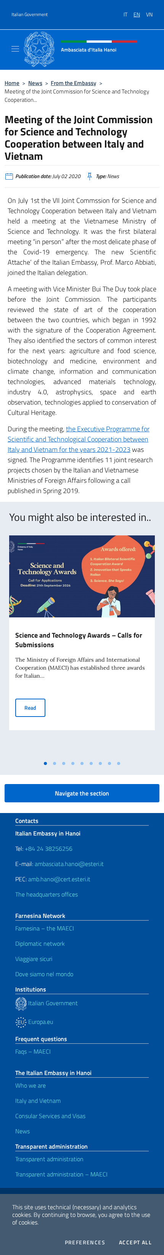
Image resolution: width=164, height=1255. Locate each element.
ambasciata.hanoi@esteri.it (69, 863)
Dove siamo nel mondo (44, 974)
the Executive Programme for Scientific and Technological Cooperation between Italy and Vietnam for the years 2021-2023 (79, 439)
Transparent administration (49, 1158)
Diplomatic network (40, 943)
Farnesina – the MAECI (44, 928)
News (35, 83)
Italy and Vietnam (38, 1100)
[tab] (45, 763)
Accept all (135, 1242)
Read (34, 707)
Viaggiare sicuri (33, 958)
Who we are (30, 1085)
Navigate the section (82, 793)
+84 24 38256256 (48, 848)
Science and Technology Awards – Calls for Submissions (78, 640)
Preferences (85, 1242)
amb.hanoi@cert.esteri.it (59, 879)
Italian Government (29, 14)
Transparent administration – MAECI (61, 1174)
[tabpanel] (82, 646)
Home (12, 83)
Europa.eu (40, 1021)
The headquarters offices (46, 894)
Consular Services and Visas (50, 1115)
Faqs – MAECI (33, 1051)
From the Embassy (73, 83)
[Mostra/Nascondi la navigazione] (15, 48)
